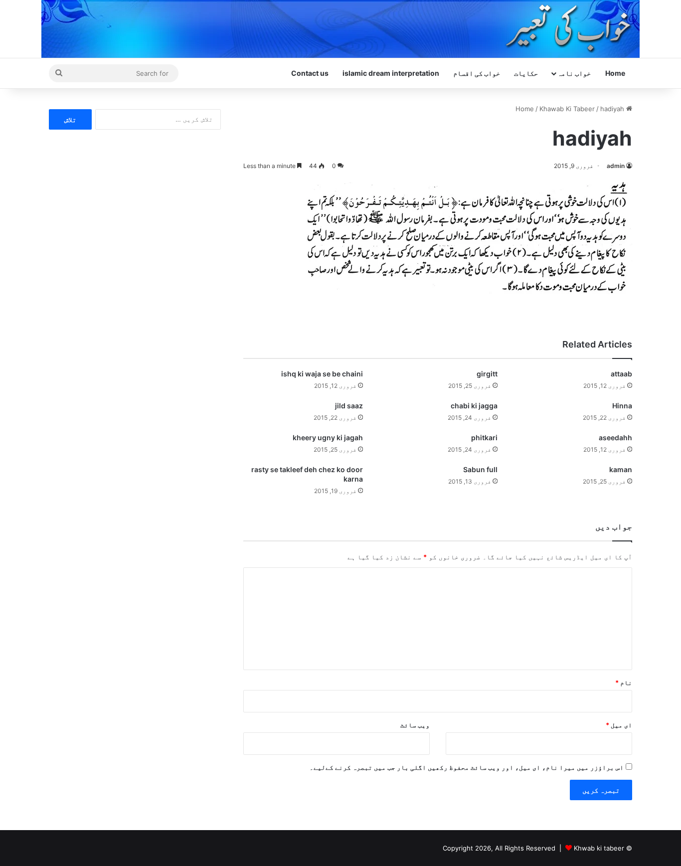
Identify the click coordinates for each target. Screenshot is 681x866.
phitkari (484, 437)
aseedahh (615, 437)
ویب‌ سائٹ (415, 725)
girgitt (487, 373)
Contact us (310, 73)
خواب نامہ (574, 73)
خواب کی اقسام (476, 73)
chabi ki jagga (474, 405)
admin (616, 166)
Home (615, 73)
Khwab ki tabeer (599, 848)
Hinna (622, 405)
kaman (620, 469)
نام (623, 683)
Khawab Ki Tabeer (567, 109)
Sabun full (480, 469)
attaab (621, 373)
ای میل (619, 725)
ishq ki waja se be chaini (322, 373)
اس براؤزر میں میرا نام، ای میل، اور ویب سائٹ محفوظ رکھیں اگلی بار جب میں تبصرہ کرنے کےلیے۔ (467, 767)
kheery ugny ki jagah (328, 437)
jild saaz (349, 405)
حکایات (526, 73)
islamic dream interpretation (390, 73)
